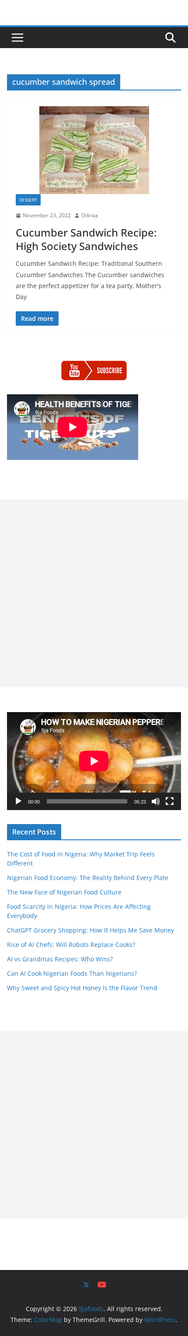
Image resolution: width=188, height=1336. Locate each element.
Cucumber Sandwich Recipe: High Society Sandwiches (86, 239)
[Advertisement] (94, 593)
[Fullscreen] (169, 801)
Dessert (28, 200)
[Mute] (155, 801)
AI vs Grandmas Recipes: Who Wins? (60, 959)
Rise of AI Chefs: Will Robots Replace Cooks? (71, 944)
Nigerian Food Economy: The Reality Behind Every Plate (87, 877)
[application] (94, 761)
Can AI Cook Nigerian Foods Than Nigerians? (72, 973)
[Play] (18, 801)
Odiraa (89, 215)
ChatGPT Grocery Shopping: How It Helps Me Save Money (90, 930)
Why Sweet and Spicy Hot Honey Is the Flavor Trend (82, 988)
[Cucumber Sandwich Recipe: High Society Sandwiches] (94, 150)
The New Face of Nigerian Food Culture (64, 892)
